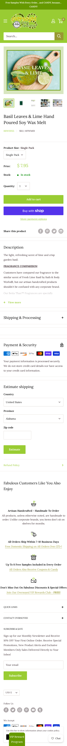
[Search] (58, 36)
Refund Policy (11, 465)
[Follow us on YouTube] (33, 709)
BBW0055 (9, 130)
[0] (60, 21)
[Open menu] (5, 21)
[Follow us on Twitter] (12, 709)
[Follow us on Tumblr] (40, 709)
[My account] (53, 21)
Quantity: (9, 186)
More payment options (33, 219)
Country (9, 394)
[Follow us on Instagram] (19, 709)
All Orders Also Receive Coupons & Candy (33, 569)
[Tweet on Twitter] (54, 231)
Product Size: (19, 147)
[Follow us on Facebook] (6, 709)
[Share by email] (60, 231)
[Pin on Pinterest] (47, 231)
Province (9, 411)
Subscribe (15, 675)
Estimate (14, 449)
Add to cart (33, 199)
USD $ (9, 692)
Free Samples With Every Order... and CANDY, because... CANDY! (33, 4)
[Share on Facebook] (40, 231)
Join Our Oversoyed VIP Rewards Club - (34, 592)
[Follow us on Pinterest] (26, 709)
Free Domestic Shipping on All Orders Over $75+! (33, 546)
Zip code (8, 427)
